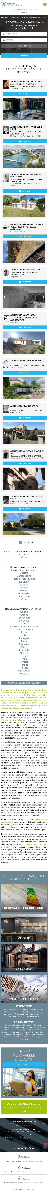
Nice (44, 1124)
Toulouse (29, 1124)
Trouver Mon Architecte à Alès (15, 1161)
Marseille (12, 1124)
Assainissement (10, 1037)
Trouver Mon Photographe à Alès (14, 1182)
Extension (31, 1027)
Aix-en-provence (21, 1124)
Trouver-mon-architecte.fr (13, 720)
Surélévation (19, 1027)
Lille (41, 1124)
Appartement (27, 1009)
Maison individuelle (12, 1009)
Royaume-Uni (21, 1131)
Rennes (30, 1125)
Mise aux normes (21, 1030)
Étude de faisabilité (34, 1034)
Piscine (35, 1032)
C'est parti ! (24, 1064)
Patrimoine (39, 1014)
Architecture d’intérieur (14, 1034)
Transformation (35, 1030)
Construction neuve (12, 1025)
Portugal (37, 1131)
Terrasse (8, 1030)
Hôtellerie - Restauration (33, 1012)
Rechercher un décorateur (36, 17)
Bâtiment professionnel (13, 1014)
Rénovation (27, 1025)
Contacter (26, 94)
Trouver (24, 55)
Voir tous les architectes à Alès (24, 683)
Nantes (18, 1125)
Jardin (42, 1032)
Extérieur (29, 1014)
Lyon (7, 1124)
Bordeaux (36, 1124)
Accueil (4, 17)
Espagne (13, 1131)
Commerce (16, 1012)
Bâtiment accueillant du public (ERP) (24, 1016)
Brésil (42, 1131)
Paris (3, 1124)
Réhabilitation (24, 1037)
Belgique (6, 1131)
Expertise (40, 1027)
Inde (32, 1131)
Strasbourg (24, 1125)
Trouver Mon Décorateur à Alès (15, 1172)
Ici (24, 1110)
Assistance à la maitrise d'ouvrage (16, 1032)
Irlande (28, 1131)
